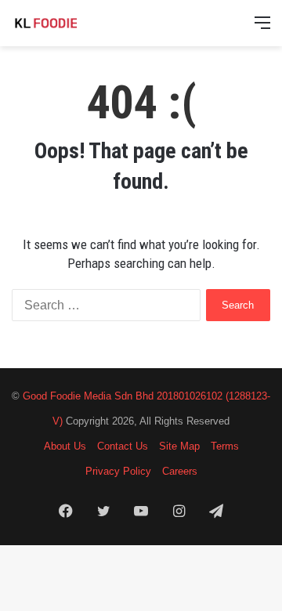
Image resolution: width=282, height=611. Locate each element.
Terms (225, 446)
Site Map (179, 446)
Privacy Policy (118, 471)
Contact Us (122, 446)
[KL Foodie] (74, 23)
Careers (179, 471)
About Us (65, 446)
